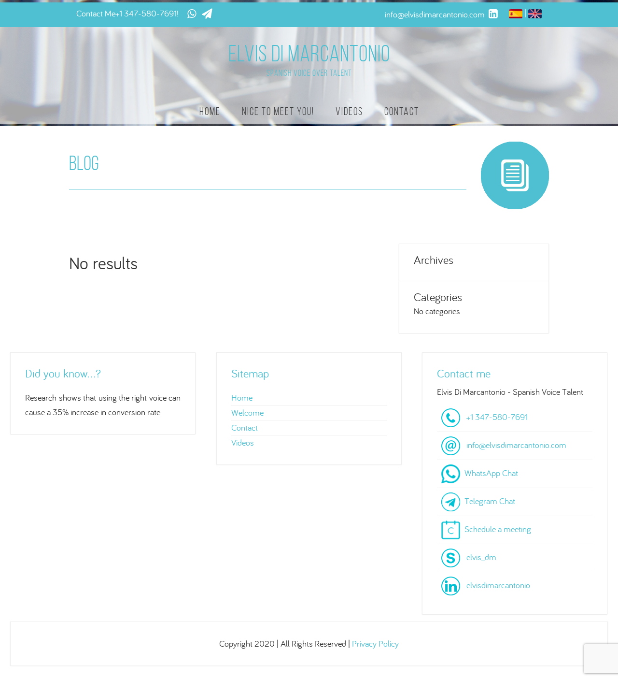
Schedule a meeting (497, 529)
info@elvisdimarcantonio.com (516, 444)
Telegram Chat (489, 500)
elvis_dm (481, 557)
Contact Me (95, 13)
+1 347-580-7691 (146, 13)
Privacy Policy (375, 643)
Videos (349, 111)
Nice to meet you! (278, 111)
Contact (401, 111)
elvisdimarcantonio (498, 585)
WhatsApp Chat (491, 472)
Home (210, 111)
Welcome (247, 412)
